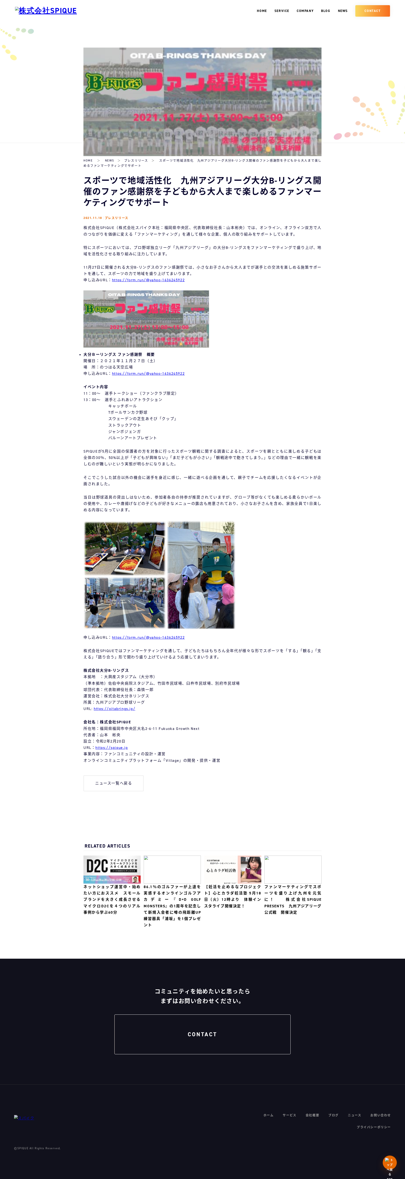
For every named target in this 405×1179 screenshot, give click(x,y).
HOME (262, 11)
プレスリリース (136, 160)
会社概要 (312, 1115)
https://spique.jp (111, 747)
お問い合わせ (380, 1115)
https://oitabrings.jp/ (114, 708)
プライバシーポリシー (374, 1127)
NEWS (343, 11)
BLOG (325, 11)
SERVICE (281, 11)
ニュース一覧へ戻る (113, 783)
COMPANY (305, 11)
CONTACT (372, 11)
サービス (289, 1115)
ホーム (268, 1115)
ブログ (333, 1115)
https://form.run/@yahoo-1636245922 (148, 280)
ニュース (354, 1115)
